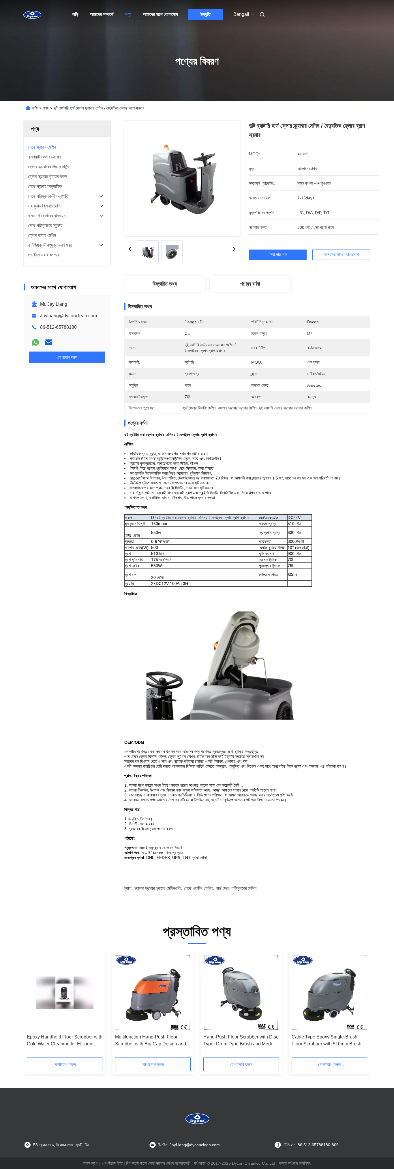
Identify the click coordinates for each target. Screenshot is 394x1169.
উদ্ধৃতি (205, 14)
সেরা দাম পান (278, 254)
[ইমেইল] (48, 342)
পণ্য (128, 14)
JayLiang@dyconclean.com (68, 315)
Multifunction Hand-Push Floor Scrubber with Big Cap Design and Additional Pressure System (150, 1040)
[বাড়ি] (32, 14)
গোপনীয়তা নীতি (112, 1163)
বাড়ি (75, 14)
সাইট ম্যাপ (90, 1163)
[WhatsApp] (35, 342)
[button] (34, 1006)
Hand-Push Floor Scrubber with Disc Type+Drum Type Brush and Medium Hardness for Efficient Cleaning (240, 1040)
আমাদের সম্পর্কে (101, 14)
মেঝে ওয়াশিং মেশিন (198, 888)
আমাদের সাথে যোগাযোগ (160, 14)
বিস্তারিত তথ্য (165, 284)
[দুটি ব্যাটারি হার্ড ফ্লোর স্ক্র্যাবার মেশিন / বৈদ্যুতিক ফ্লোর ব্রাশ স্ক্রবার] (182, 178)
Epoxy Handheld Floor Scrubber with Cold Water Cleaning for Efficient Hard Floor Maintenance (64, 1040)
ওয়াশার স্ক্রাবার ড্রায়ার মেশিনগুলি (157, 888)
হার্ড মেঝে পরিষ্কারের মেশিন (236, 888)
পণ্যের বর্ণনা (250, 284)
